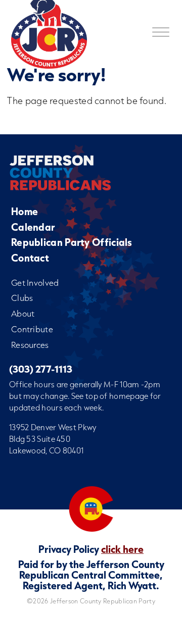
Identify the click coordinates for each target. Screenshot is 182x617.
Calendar (33, 227)
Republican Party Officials (71, 242)
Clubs (22, 297)
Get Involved (35, 282)
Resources (30, 344)
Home (24, 211)
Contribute (32, 329)
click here (122, 548)
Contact (30, 257)
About (23, 313)
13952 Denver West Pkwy (53, 427)
